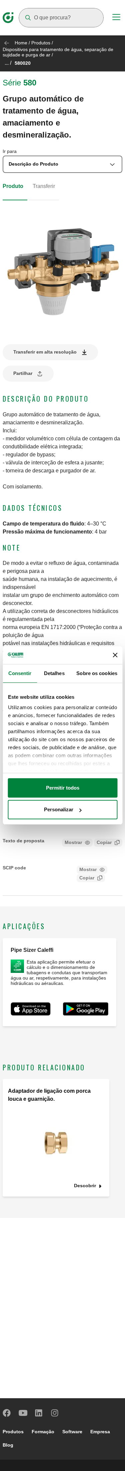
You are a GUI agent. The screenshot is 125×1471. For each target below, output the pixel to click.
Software (72, 1431)
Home (21, 42)
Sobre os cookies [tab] (96, 673)
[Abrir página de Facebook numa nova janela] (7, 1413)
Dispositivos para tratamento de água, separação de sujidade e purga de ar (58, 52)
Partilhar (22, 373)
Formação (43, 1431)
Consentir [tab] (20, 673)
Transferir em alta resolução (45, 352)
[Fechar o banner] (115, 655)
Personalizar (58, 809)
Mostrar (73, 842)
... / (8, 63)
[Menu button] (116, 18)
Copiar (104, 842)
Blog (8, 1445)
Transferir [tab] (44, 186)
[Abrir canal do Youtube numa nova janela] (23, 1413)
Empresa (100, 1431)
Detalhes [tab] (54, 673)
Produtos (40, 42)
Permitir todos (62, 788)
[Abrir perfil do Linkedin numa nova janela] (39, 1413)
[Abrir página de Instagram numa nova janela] (55, 1413)
